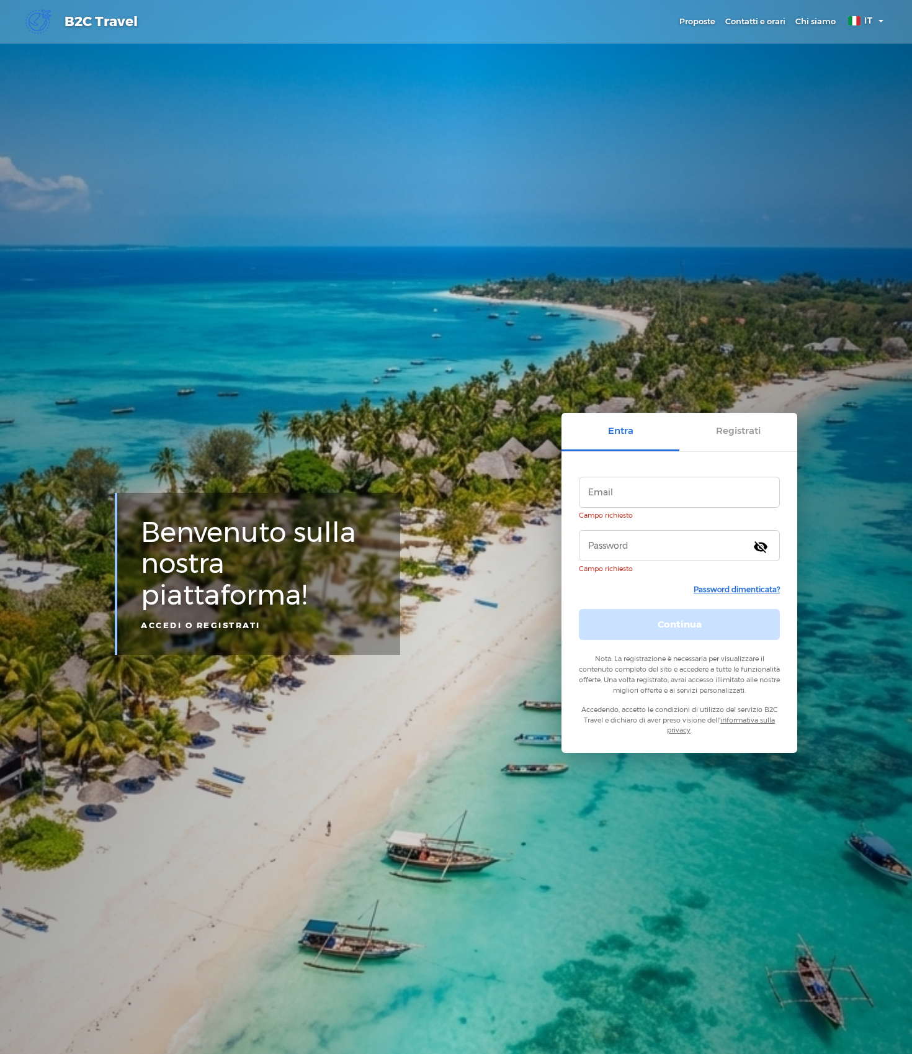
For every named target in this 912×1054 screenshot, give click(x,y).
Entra (620, 430)
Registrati (738, 430)
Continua (680, 624)
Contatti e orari (755, 21)
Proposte (697, 21)
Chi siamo (815, 21)
